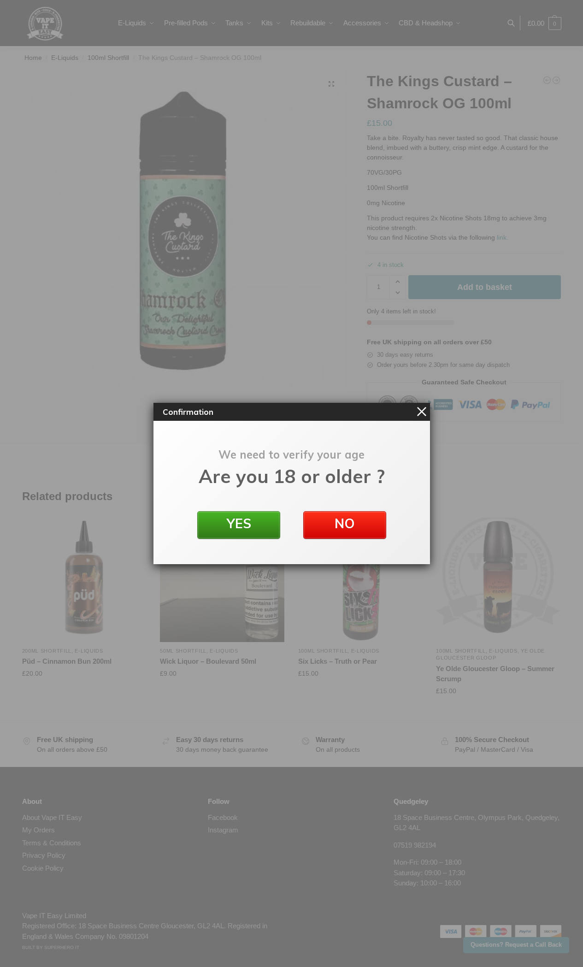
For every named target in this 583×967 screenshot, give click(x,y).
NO (345, 523)
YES (238, 523)
